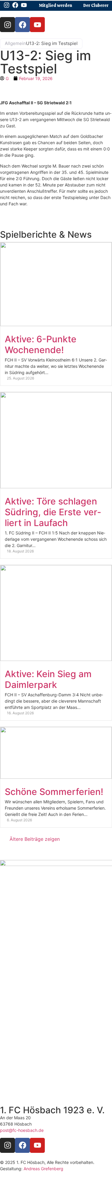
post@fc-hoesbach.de (22, 1130)
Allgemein (15, 43)
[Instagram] (7, 24)
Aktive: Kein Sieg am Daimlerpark (48, 679)
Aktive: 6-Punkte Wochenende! (40, 344)
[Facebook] (22, 24)
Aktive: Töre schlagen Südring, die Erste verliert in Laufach (53, 512)
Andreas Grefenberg (43, 1168)
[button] (100, 15)
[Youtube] (37, 24)
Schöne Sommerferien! (54, 791)
